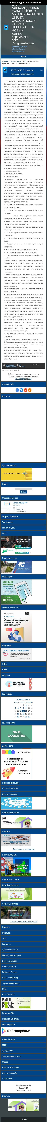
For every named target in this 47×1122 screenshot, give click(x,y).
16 (26, 711)
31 (29, 717)
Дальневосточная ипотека (23, 849)
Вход (29, 379)
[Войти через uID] (17, 390)
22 (23, 714)
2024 (13, 61)
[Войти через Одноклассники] (29, 390)
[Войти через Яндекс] (25, 390)
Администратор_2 (11, 366)
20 (18, 714)
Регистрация (20, 379)
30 (26, 717)
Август (19, 61)
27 (18, 717)
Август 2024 (23, 699)
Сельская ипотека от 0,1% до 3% (23, 922)
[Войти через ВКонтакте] (21, 390)
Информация (10, 365)
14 (21, 711)
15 (25, 61)
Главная (5, 61)
